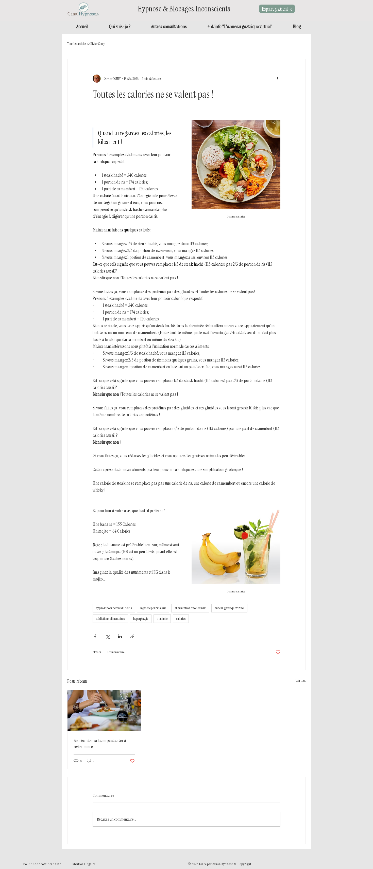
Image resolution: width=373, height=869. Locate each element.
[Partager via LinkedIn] (119, 636)
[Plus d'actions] (277, 79)
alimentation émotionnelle (190, 608)
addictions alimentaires (110, 618)
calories (180, 618)
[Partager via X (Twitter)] (107, 636)
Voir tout (301, 680)
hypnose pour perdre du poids (114, 608)
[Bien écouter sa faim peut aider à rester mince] (104, 710)
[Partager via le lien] (132, 636)
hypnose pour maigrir (153, 608)
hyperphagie (140, 618)
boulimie (162, 618)
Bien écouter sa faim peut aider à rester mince (100, 743)
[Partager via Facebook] (95, 636)
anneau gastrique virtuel (229, 608)
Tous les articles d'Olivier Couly (86, 43)
